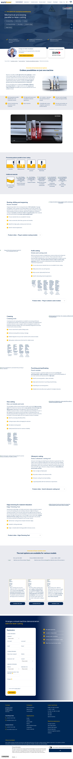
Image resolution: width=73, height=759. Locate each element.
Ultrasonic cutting (28, 24)
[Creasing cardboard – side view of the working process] (9, 348)
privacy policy (17, 688)
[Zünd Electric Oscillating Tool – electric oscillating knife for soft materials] (46, 285)
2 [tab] (35, 608)
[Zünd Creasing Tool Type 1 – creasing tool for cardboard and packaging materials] (61, 316)
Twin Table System (52, 725)
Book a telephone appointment (26, 55)
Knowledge (55, 2)
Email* (8, 646)
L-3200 (53, 709)
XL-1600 (53, 711)
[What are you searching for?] (64, 2)
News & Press (29, 709)
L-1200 (49, 709)
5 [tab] (40, 608)
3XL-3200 (50, 714)
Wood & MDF (29, 721)
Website (22, 654)
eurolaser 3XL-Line (17, 603)
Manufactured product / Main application (13, 672)
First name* (9, 641)
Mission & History (30, 707)
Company (49, 2)
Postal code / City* (10, 658)
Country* (23, 658)
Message (9, 679)
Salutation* (9, 636)
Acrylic (28, 718)
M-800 (49, 707)
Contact (61, 2)
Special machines (51, 716)
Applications (26, 2)
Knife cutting (18, 20)
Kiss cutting (20, 24)
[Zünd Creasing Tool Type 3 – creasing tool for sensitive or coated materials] (27, 348)
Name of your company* (12, 654)
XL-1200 (49, 711)
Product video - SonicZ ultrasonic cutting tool (46, 489)
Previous (6, 582)
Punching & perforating (10, 24)
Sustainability (29, 711)
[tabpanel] (36, 582)
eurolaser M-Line (36, 603)
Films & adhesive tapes (31, 725)
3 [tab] (37, 608)
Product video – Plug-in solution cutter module (46, 300)
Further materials (30, 729)
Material (9, 666)
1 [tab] (33, 608)
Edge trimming (9, 27)
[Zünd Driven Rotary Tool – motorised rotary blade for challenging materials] (40, 284)
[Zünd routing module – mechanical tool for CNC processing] (61, 202)
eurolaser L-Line (55, 603)
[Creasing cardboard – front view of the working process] (15, 348)
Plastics (28, 723)
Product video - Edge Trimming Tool (19, 535)
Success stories (42, 2)
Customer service (34, 2)
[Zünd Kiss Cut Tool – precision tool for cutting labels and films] (9, 437)
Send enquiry (12, 692)
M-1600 (57, 707)
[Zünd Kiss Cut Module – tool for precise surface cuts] (15, 437)
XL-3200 (58, 711)
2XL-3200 (50, 713)
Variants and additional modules (32, 61)
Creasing (25, 20)
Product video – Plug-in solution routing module (22, 235)
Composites (29, 727)
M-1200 (53, 707)
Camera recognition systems (54, 731)
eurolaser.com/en (14, 61)
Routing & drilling (9, 20)
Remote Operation (52, 729)
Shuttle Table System (52, 727)
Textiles (28, 720)
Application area (24, 666)
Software (50, 732)
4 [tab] (38, 608)
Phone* (22, 646)
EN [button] (66, 2)
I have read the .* (15, 688)
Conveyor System (51, 723)
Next (66, 582)
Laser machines (19, 2)
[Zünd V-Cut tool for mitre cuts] (34, 282)
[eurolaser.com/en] (7, 2)
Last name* (23, 641)
